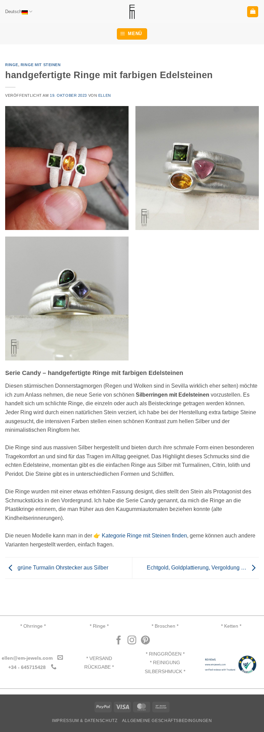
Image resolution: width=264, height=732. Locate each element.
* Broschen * (165, 626)
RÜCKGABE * (99, 667)
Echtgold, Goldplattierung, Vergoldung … (197, 568)
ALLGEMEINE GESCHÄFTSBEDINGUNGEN (167, 720)
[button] (252, 12)
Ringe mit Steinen (41, 65)
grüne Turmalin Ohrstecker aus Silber (62, 568)
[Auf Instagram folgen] (132, 641)
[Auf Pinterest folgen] (145, 641)
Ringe (11, 65)
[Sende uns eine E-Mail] (60, 658)
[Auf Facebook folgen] (118, 641)
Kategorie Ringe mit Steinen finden (144, 535)
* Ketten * (231, 626)
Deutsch (13, 11)
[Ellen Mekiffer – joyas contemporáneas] (132, 12)
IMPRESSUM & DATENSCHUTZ (84, 720)
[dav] (67, 168)
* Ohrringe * (33, 626)
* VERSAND (99, 658)
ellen (104, 95)
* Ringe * (99, 626)
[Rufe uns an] (53, 667)
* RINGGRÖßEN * (165, 654)
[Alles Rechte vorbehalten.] (197, 168)
